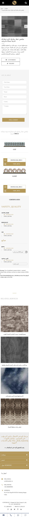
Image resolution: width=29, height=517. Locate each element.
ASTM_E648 (5, 213)
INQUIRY (11, 63)
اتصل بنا (3, 473)
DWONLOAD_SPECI (16, 160)
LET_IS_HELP (6, 75)
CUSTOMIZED (12, 59)
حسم (3, 460)
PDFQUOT (4, 222)
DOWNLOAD (9, 214)
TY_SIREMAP (8, 506)
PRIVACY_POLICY (20, 506)
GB (2, 232)
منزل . (2, 8)
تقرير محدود (4, 258)
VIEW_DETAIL (8, 216)
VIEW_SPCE (16, 164)
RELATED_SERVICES (9, 299)
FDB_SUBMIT (13, 120)
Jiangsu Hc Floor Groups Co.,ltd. (19, 502)
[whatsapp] (18, 515)
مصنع (3, 246)
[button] (26, 26)
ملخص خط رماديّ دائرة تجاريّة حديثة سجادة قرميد (13, 10)
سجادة (6, 8)
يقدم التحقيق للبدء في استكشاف (15, 447)
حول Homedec (7, 465)
